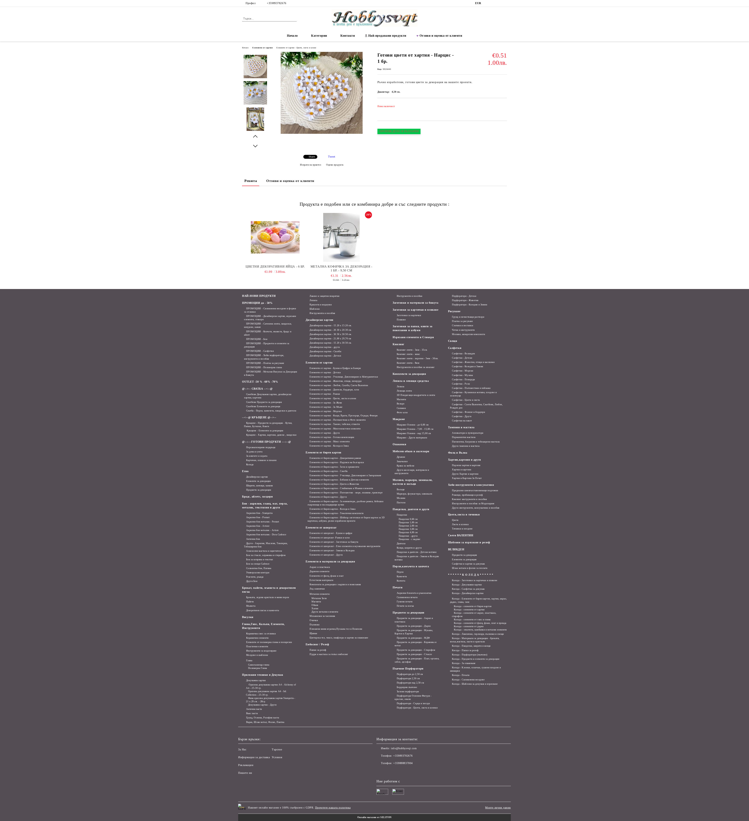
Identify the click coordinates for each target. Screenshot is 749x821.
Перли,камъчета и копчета (411, 566)
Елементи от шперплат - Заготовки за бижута (334, 542)
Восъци (401, 489)
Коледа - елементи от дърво (469, 626)
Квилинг (398, 344)
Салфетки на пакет (462, 420)
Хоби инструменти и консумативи (471, 484)
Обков (314, 605)
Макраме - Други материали (412, 437)
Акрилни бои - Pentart (258, 517)
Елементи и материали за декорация (330, 561)
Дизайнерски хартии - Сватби (325, 351)
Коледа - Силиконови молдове (468, 679)
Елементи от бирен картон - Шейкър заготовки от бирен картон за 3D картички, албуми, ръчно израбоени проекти (346, 519)
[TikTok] (499, 3)
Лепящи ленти (404, 390)
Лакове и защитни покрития (324, 296)
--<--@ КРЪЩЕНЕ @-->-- (259, 417)
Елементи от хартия (262, 48)
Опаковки (399, 444)
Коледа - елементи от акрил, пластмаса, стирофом (474, 615)
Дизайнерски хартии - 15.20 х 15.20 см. (331, 325)
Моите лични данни (498, 807)
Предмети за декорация (258, 490)
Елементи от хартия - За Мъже (326, 407)
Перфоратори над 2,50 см (410, 682)
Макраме (399, 419)
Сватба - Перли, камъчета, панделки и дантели (271, 410)
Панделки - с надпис (409, 539)
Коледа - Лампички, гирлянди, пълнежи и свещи (478, 634)
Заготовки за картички (409, 315)
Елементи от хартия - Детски (325, 372)
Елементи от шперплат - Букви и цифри (331, 533)
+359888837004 (403, 763)
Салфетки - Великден (463, 353)
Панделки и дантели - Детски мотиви (417, 552)
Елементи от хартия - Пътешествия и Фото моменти (338, 419)
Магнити (316, 601)
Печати (397, 587)
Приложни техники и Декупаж (262, 674)
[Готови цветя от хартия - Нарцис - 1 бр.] (322, 132)
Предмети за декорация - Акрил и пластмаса (414, 620)
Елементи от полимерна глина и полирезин (269, 642)
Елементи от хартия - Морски (326, 411)
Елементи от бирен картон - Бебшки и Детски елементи (339, 479)
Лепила (313, 300)
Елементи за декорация (258, 481)
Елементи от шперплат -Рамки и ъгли (330, 537)
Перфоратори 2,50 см (408, 678)
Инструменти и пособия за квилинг (416, 367)
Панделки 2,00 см (408, 525)
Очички (314, 620)
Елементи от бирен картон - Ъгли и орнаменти (334, 466)
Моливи (401, 498)
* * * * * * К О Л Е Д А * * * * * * (470, 574)
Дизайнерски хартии (257, 476)
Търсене (277, 749)
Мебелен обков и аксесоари (411, 451)
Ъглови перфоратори (408, 691)
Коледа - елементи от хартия (469, 609)
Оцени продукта (334, 164)
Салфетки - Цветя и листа (466, 400)
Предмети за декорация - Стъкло (414, 654)
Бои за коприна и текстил (259, 559)
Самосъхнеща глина (258, 664)
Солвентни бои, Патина (258, 568)
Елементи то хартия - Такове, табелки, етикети (335, 424)
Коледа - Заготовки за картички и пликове (474, 580)
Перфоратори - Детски (464, 296)
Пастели (401, 502)
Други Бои (251, 581)
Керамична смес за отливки (261, 633)
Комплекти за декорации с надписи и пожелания (335, 584)
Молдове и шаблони (257, 655)
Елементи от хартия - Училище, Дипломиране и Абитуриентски (344, 376)
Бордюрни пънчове (407, 687)
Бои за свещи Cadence (258, 563)
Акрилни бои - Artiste (257, 526)
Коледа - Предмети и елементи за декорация (475, 659)
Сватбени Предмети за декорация (264, 402)
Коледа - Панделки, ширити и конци (471, 646)
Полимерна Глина (257, 668)
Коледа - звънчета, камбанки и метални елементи (480, 629)
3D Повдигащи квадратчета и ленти (416, 395)
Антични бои (253, 539)
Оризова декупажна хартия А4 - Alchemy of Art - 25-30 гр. (271, 686)
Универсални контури (257, 572)
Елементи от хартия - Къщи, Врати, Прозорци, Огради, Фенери (343, 415)
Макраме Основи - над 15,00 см (414, 433)
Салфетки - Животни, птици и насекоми (473, 362)
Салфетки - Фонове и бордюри (468, 412)
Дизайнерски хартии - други (325, 347)
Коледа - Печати (460, 675)
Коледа (250, 464)
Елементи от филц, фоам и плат (326, 576)
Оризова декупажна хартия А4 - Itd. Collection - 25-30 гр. (266, 693)
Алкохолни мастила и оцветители (264, 551)
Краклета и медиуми (321, 304)
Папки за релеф (318, 650)
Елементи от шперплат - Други (326, 554)
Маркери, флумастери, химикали (414, 493)
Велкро (401, 403)
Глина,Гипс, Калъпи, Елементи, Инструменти (263, 626)
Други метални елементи (324, 611)
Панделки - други (408, 536)
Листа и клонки (460, 524)
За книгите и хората (256, 456)
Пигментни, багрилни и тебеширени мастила (476, 441)
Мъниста (250, 606)
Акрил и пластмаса (320, 567)
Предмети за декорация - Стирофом (416, 650)
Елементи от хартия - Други (325, 433)
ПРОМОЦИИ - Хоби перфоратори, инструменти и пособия (264, 357)
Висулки (247, 617)
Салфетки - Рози (461, 383)
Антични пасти (254, 709)
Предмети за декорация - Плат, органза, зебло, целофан (417, 660)
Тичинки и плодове (462, 528)
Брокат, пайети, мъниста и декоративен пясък (269, 589)
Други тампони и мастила (465, 446)
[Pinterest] (505, 3)
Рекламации (246, 765)
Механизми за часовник (322, 616)
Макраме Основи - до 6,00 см (413, 424)
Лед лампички (317, 588)
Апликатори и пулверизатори (467, 433)
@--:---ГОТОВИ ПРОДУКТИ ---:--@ (266, 441)
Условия (277, 757)
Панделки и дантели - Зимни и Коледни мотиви (417, 558)
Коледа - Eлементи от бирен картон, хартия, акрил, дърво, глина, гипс (478, 600)
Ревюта (250, 181)
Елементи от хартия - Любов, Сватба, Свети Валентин (339, 385)
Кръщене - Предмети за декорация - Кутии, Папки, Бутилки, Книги (268, 425)
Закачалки (402, 461)
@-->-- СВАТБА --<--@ (257, 388)
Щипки (313, 633)
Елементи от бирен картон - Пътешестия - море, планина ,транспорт (346, 492)
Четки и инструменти (463, 330)
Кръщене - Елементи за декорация (264, 430)
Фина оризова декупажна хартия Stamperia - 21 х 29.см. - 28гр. (270, 700)
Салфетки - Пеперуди (463, 379)
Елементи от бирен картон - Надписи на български (337, 462)
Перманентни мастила (464, 437)
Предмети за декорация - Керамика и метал (416, 644)
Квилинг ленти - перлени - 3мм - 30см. (417, 358)
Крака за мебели (405, 465)
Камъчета (402, 576)
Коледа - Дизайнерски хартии (467, 593)
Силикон (401, 408)
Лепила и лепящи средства (411, 380)
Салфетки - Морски (462, 370)
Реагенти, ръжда (255, 576)
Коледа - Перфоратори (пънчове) (469, 654)
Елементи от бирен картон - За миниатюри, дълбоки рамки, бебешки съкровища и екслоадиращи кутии (345, 503)
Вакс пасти (252, 713)
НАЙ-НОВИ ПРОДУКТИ (259, 295)
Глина (249, 660)
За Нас (242, 749)
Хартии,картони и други (464, 459)
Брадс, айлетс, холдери (257, 496)
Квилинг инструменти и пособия (469, 499)
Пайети (250, 601)
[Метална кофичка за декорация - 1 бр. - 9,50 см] (341, 237)
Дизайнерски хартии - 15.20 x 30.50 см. (331, 342)
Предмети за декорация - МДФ (413, 638)
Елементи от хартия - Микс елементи (330, 441)
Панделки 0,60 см (408, 519)
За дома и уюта (254, 451)
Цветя (455, 520)
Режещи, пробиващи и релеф (467, 495)
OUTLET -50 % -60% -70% (260, 381)
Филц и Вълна (457, 452)
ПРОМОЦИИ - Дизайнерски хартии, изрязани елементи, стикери (270, 318)
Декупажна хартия (256, 680)
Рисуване (454, 311)
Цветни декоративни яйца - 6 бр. (275, 266)
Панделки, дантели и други (411, 509)
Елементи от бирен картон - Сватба (328, 471)
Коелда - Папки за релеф (465, 650)
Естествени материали (321, 580)
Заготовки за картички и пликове (415, 309)
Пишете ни (245, 772)
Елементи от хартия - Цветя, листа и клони (296, 48)
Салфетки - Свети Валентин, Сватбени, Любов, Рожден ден (476, 406)
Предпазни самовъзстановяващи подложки (475, 490)
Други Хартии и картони (465, 474)
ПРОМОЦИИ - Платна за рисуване (265, 363)
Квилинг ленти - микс (408, 354)
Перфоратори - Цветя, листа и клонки (417, 707)
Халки (314, 608)
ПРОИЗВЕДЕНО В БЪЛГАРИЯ (399, 131)
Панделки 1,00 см (408, 522)
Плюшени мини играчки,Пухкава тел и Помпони (336, 629)
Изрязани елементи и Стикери (413, 337)
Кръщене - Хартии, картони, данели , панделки (271, 435)
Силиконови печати (407, 597)
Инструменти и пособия (322, 313)
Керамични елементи (257, 638)
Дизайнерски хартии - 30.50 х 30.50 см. (331, 334)
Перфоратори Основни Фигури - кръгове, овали (413, 697)
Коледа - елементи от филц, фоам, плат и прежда (480, 623)
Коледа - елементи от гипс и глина (472, 619)
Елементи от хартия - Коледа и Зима (329, 445)
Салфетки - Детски (462, 357)
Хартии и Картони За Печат (467, 478)
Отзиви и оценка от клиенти (441, 35)
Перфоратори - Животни (465, 300)
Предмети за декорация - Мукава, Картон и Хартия (414, 632)
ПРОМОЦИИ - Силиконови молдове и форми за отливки (270, 310)
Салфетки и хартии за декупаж (468, 563)
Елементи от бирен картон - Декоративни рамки (335, 458)
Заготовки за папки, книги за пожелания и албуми (412, 328)
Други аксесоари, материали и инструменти (412, 472)
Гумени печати (405, 601)
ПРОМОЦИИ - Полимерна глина (264, 367)
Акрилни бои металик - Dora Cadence (266, 534)
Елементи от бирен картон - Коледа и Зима (332, 509)
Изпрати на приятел (310, 164)
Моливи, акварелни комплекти (468, 334)
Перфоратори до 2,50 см (410, 674)
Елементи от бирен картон (323, 452)
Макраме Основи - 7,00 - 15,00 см (415, 429)
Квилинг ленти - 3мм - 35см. (412, 349)
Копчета (401, 580)
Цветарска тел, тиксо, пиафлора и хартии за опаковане (339, 637)
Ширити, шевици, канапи (259, 485)
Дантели (401, 543)
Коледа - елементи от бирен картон (472, 606)
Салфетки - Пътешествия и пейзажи (471, 388)
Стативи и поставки (462, 325)
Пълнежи (314, 624)
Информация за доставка (254, 757)
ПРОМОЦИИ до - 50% (257, 302)
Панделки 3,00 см (408, 529)
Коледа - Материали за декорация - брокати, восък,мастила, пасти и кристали (475, 640)
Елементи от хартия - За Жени (326, 402)
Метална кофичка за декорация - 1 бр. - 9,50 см (341, 268)
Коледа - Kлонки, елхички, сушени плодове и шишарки (475, 669)
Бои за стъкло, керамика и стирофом (266, 555)
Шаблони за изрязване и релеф (469, 542)
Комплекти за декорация (409, 373)
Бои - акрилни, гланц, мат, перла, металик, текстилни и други (265, 505)
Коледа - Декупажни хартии (467, 584)
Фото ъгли (402, 412)
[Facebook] (487, 3)
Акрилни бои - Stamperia (259, 513)
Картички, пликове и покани (261, 460)
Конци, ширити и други (409, 547)
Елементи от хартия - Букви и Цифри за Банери (335, 368)
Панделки (402, 514)
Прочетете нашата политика (333, 807)
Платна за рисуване (462, 321)
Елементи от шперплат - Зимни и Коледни (332, 550)
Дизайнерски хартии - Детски (325, 355)
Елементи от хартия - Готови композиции (332, 437)
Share (312, 156)
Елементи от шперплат (321, 527)
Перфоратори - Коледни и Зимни (469, 304)
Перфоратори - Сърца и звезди (413, 703)
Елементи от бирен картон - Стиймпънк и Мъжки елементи (341, 488)
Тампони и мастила (461, 427)
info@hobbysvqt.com (404, 748)
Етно (245, 471)
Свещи (452, 341)
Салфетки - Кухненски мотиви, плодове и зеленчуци (473, 394)
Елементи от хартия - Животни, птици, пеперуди (335, 381)
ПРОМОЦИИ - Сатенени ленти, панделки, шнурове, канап (268, 325)
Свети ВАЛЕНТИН (460, 535)
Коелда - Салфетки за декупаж (468, 589)
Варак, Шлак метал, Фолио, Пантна (265, 722)
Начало (292, 35)
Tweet (331, 156)
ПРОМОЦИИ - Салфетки (260, 351)
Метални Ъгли (319, 598)
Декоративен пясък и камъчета (262, 610)
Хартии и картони (461, 469)
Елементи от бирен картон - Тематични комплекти (337, 513)
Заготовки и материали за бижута (415, 302)
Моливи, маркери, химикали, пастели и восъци (413, 482)
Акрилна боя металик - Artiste (262, 530)
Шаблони (314, 309)
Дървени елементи (319, 571)
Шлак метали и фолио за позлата (469, 568)
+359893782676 (276, 3)
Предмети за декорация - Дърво (414, 626)
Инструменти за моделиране (261, 650)
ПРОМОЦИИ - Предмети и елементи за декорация (266, 345)
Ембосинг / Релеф (317, 644)
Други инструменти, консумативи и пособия (475, 507)
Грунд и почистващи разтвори (468, 317)
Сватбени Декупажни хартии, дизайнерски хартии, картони (267, 396)
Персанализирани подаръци (260, 447)
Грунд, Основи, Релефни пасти (262, 717)
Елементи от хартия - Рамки (325, 394)
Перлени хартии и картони (466, 465)
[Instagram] (493, 3)
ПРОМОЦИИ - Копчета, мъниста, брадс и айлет (267, 333)
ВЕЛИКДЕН (456, 549)
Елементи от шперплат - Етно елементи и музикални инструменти (345, 546)
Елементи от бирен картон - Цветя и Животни (334, 484)
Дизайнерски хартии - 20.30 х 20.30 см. (331, 330)
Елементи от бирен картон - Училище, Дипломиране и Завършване (345, 475)
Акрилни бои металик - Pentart (262, 521)
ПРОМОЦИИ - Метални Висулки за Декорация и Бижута (270, 373)
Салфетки (454, 348)
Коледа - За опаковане (464, 663)
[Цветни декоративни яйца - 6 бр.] (275, 237)
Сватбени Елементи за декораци (263, 406)
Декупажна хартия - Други (262, 704)
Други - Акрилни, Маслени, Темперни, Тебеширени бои (266, 545)
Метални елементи (319, 594)
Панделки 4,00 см (408, 532)
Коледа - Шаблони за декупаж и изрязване (475, 684)
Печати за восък (405, 606)
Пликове (401, 319)
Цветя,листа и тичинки (464, 514)
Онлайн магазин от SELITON (374, 817)
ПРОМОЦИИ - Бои (256, 339)
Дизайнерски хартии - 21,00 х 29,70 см (330, 338)
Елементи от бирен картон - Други (328, 497)
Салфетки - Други (461, 416)
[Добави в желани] (504, 107)
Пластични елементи (257, 646)
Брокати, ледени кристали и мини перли (267, 597)
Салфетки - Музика (462, 375)
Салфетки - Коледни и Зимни (467, 366)
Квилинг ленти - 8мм (408, 363)
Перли (400, 572)
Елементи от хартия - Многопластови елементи (335, 428)
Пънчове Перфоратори (408, 668)
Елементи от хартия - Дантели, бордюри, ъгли (334, 389)
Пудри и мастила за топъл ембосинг (329, 654)
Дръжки (401, 457)
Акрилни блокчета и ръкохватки (414, 593)
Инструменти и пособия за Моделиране (473, 503)
